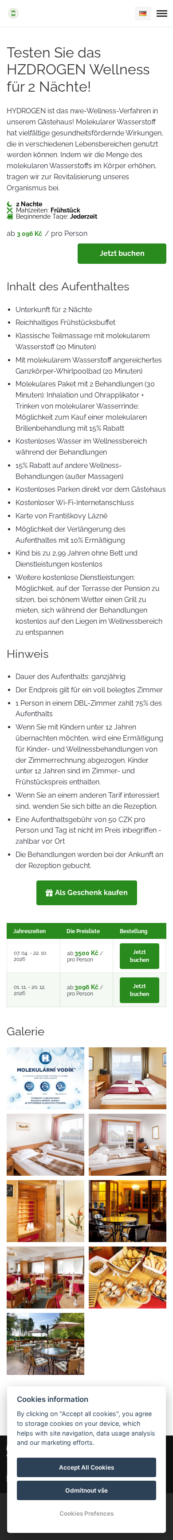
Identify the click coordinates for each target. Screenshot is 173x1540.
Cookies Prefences (86, 1513)
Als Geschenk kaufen (91, 892)
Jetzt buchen (122, 253)
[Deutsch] (143, 13)
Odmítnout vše (86, 1490)
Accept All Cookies (86, 1467)
